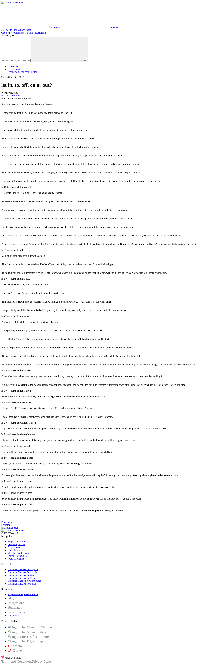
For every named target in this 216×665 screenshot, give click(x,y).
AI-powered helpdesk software (23, 594)
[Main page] (12, 2)
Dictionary (13, 66)
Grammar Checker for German (23, 575)
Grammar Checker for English (23, 569)
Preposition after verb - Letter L (23, 72)
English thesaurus (16, 541)
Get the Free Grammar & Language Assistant (23, 32)
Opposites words (16, 550)
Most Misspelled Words (19, 553)
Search (83, 60)
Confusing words (16, 544)
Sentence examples (17, 555)
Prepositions (14, 69)
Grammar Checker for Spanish (23, 572)
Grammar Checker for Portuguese (24, 580)
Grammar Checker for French (22, 578)
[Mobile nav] (2, 30)
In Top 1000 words (10, 95)
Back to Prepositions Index (17, 29)
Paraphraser (13, 615)
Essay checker (18, 612)
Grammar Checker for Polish (22, 583)
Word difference (16, 558)
